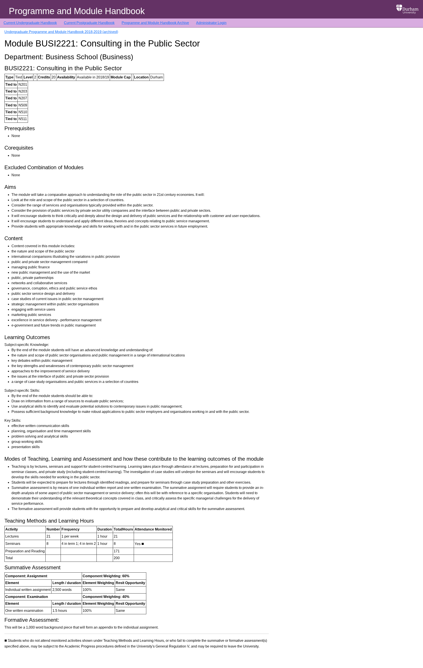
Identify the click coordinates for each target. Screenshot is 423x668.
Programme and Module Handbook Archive (155, 23)
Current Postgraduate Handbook (89, 23)
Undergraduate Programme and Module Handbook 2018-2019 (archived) (61, 32)
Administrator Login (211, 23)
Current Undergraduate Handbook (30, 23)
